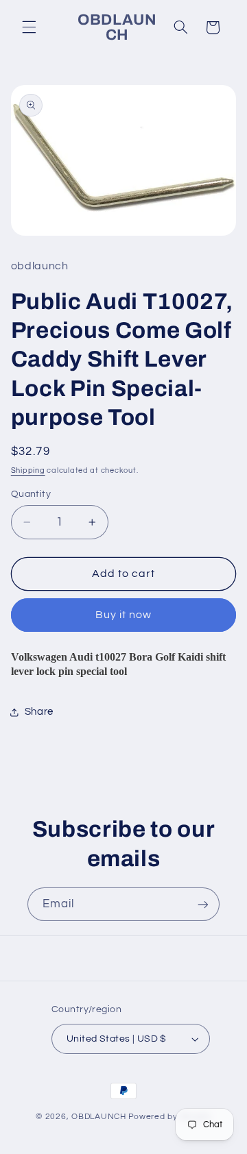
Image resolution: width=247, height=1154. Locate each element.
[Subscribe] (203, 904)
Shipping (28, 470)
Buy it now (123, 614)
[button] (29, 27)
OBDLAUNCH (98, 1116)
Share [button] (39, 712)
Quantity (31, 494)
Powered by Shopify (169, 1116)
